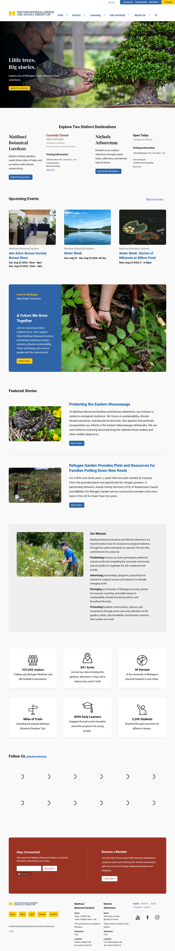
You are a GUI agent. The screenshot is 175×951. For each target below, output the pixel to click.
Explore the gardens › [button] (21, 177)
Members (153, 2)
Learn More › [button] (109, 878)
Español (147, 907)
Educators (128, 2)
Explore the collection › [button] (19, 88)
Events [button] (76, 15)
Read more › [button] (77, 443)
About (12, 914)
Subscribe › (49, 868)
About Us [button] (139, 15)
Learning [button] (95, 15)
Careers (42, 914)
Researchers (141, 2)
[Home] (32, 13)
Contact (53, 914)
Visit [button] (60, 15)
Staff (32, 914)
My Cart (111, 3)
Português (137, 907)
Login (11, 931)
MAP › (74, 160)
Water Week (73, 253)
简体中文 (145, 904)
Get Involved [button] (117, 15)
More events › (155, 199)
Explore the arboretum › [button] (108, 171)
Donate (168, 2)
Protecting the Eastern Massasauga (99, 404)
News (22, 914)
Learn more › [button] (24, 361)
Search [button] (156, 15)
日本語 (153, 904)
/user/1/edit (94, 681)
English (136, 904)
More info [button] (50, 170)
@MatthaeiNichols (36, 756)
